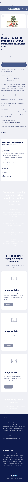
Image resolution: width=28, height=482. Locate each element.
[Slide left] (10, 30)
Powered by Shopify (18, 478)
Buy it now (14, 65)
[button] (1, 8)
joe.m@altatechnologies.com (12, 122)
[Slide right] (17, 30)
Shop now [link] (8, 304)
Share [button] (4, 132)
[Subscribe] (23, 412)
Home (1, 0)
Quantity (3, 52)
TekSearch (11, 478)
